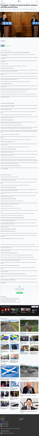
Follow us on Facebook (5, 423)
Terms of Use (6, 428)
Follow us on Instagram (5, 426)
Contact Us (14, 428)
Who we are (2, 428)
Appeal (21, 419)
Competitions (22, 418)
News (1, 3)
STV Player (2, 418)
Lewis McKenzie (3, 40)
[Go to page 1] (17, 314)
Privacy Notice (10, 428)
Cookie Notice (18, 428)
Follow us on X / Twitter (5, 421)
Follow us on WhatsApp (5, 424)
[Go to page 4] (19, 314)
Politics (4, 3)
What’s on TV (3, 419)
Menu (3, 1)
